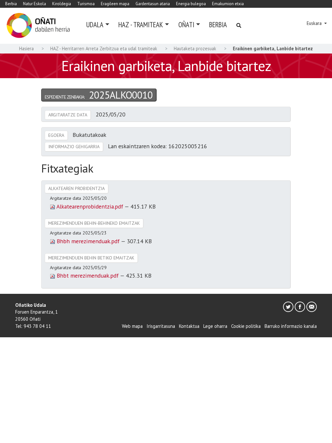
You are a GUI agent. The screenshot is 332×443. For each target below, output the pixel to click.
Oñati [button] (186, 24)
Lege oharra (215, 326)
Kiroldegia (61, 3)
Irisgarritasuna (161, 326)
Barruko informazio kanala (291, 326)
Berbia (11, 3)
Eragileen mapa (115, 3)
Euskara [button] (315, 23)
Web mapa (132, 326)
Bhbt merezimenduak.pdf (87, 275)
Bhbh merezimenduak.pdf (88, 241)
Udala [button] (94, 24)
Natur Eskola (34, 3)
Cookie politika (246, 326)
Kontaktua (189, 326)
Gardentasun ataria (153, 3)
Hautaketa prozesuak (195, 48)
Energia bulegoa (191, 3)
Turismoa (86, 3)
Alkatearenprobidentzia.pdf (89, 206)
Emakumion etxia (228, 3)
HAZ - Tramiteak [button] (140, 24)
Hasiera (26, 48)
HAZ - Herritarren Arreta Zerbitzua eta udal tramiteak (103, 48)
